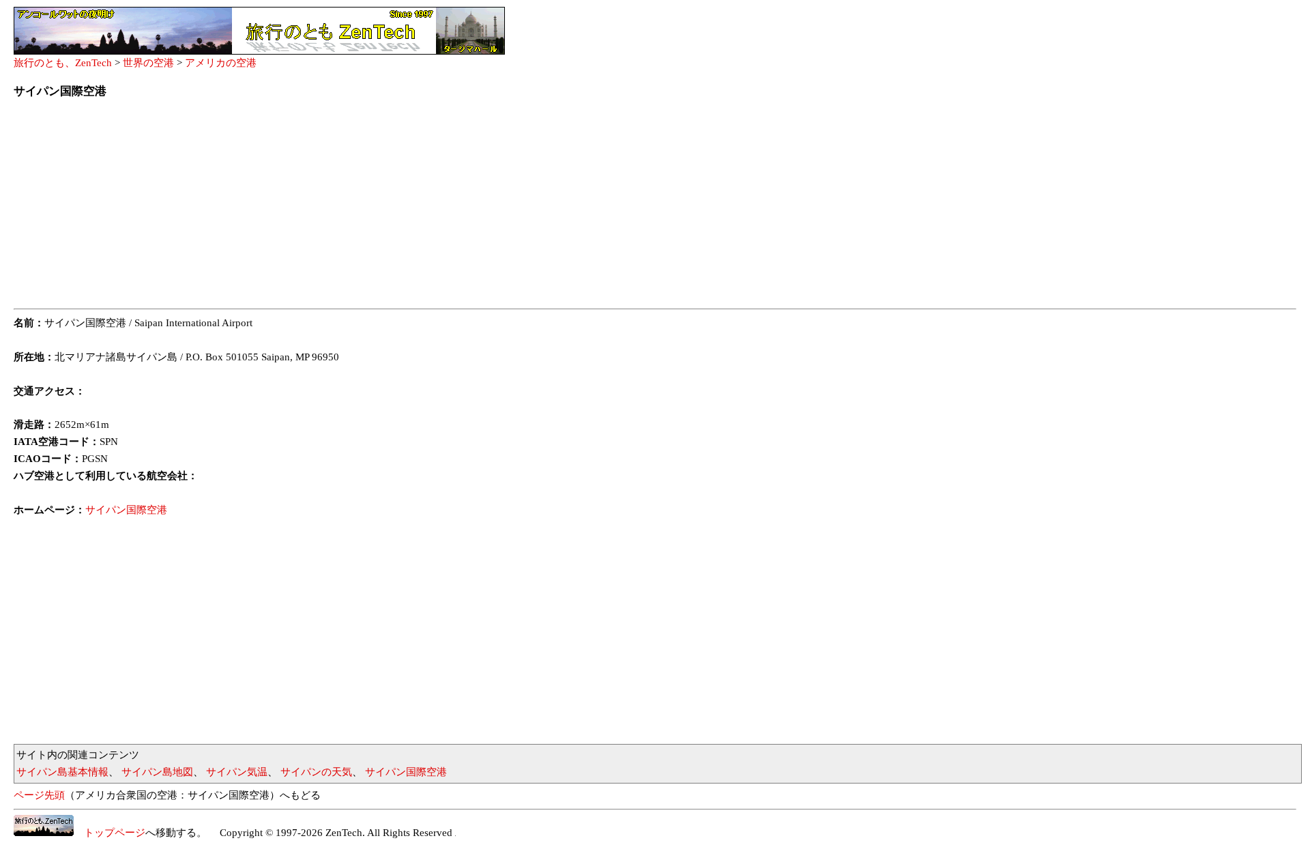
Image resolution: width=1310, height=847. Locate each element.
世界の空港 (148, 62)
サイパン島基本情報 (62, 771)
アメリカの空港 (221, 62)
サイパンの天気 (316, 771)
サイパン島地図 (157, 771)
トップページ (109, 832)
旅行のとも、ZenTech (63, 62)
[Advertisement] (423, 207)
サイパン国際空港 (126, 509)
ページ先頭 (39, 795)
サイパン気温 (236, 771)
